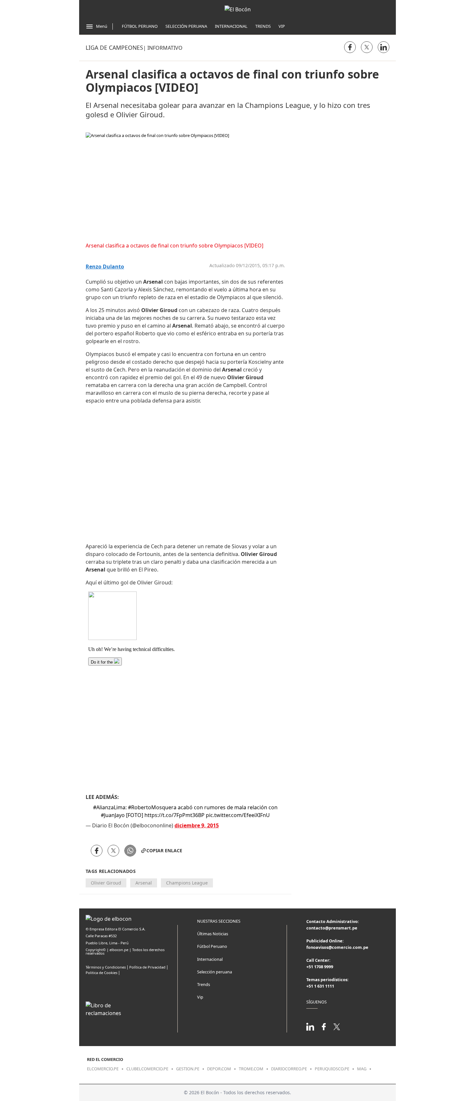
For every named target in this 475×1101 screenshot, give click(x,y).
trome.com (251, 1069)
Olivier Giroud (106, 883)
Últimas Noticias (212, 934)
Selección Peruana (186, 26)
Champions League (187, 883)
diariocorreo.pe (289, 1069)
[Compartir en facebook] (350, 47)
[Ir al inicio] (238, 9)
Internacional (231, 26)
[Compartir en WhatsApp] (130, 850)
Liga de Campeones (114, 47)
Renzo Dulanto (105, 266)
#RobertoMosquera (152, 807)
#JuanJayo (113, 815)
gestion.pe (187, 1069)
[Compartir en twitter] (367, 47)
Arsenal (143, 883)
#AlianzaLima (109, 807)
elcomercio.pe (103, 1069)
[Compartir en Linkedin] (383, 47)
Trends (263, 26)
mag (361, 1069)
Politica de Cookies (101, 972)
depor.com (219, 1069)
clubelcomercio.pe (147, 1069)
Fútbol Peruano (140, 26)
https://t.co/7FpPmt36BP (174, 815)
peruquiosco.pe (332, 1069)
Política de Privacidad (147, 967)
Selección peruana (214, 972)
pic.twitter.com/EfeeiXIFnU (238, 815)
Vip (282, 26)
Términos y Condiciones (106, 967)
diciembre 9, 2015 (196, 825)
